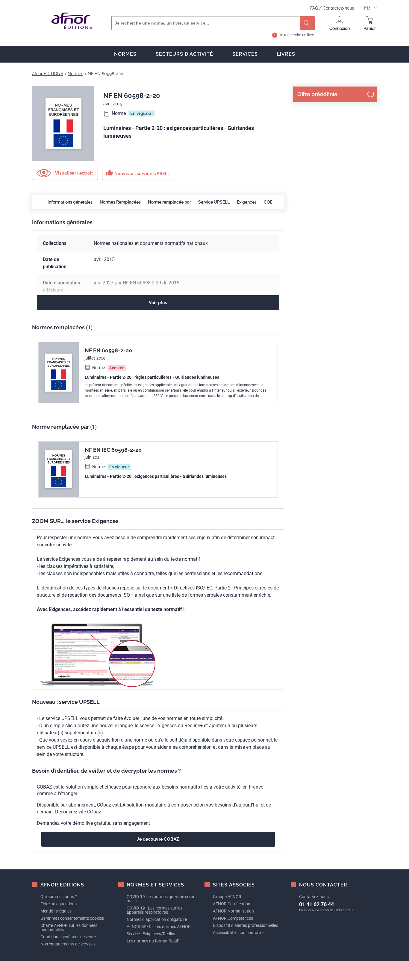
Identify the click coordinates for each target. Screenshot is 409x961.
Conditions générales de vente (68, 936)
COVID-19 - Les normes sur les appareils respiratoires (154, 910)
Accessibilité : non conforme (238, 932)
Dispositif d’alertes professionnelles (245, 925)
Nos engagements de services (68, 944)
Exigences (247, 202)
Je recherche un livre (296, 35)
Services (245, 54)
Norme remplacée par (169, 202)
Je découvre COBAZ (158, 839)
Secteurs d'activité (184, 54)
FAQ (314, 8)
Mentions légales (56, 911)
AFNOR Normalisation (233, 911)
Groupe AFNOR (227, 896)
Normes (125, 54)
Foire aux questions (58, 903)
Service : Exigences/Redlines (152, 933)
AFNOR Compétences (233, 918)
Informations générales (70, 202)
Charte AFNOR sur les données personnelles (68, 927)
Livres (286, 54)
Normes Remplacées (120, 202)
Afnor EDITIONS (47, 73)
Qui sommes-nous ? (58, 896)
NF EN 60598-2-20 (108, 350)
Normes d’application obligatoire (157, 919)
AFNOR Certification (231, 903)
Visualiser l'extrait (73, 173)
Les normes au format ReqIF (153, 941)
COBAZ (271, 202)
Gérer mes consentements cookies (72, 918)
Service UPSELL (214, 202)
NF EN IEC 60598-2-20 (113, 450)
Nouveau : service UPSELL (138, 172)
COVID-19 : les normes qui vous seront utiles (162, 898)
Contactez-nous (338, 8)
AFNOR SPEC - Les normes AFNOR (159, 926)
